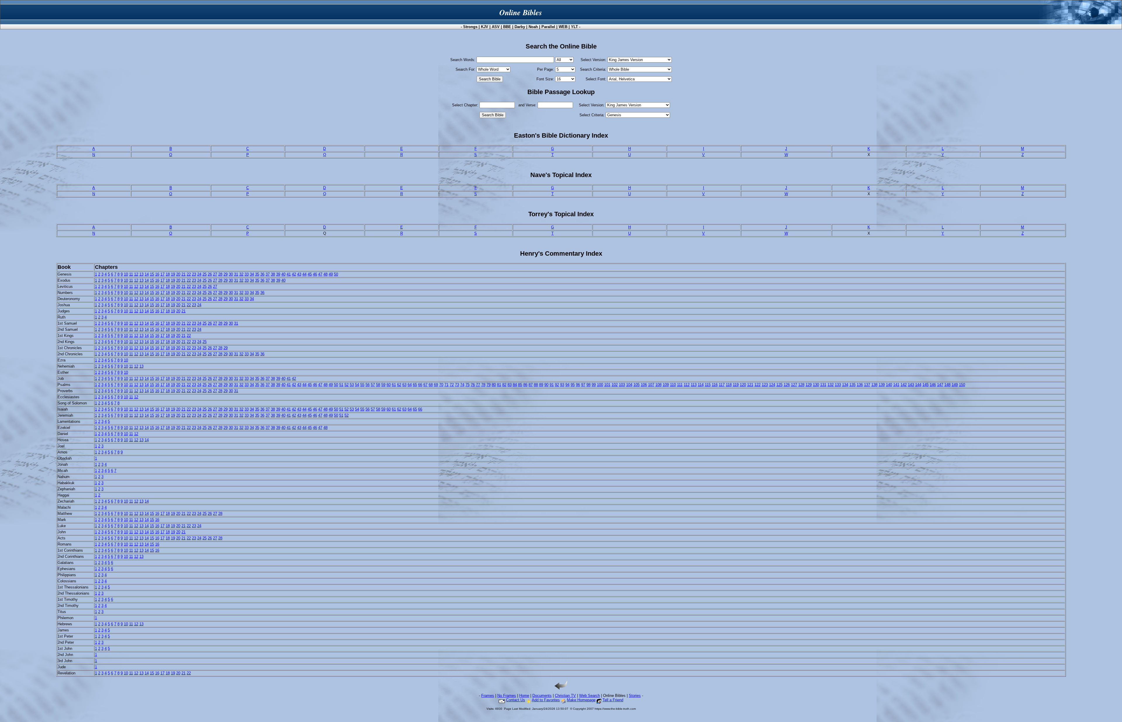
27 (215, 274)
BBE (507, 27)
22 (189, 274)
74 (462, 384)
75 (467, 384)
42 (294, 274)
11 (131, 274)
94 (567, 384)
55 (362, 384)
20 (178, 274)
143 (911, 384)
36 (262, 274)
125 (779, 384)
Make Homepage (581, 700)
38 (273, 274)
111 (680, 384)
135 (852, 384)
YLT (574, 27)
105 (636, 384)
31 (236, 274)
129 (809, 384)
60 (389, 384)
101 (607, 384)
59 (383, 384)
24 (199, 274)
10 (126, 274)
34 (252, 274)
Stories (635, 695)
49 (331, 274)
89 (541, 384)
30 (231, 274)
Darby (520, 27)
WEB (563, 27)
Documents (542, 695)
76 (473, 384)
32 (241, 274)
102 (615, 384)
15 (152, 274)
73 (457, 384)
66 (420, 384)
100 (600, 384)
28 (220, 274)
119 (736, 384)
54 (357, 384)
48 (325, 274)
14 (147, 274)
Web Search (589, 695)
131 (823, 384)
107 (651, 384)
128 (801, 384)
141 (896, 384)
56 (368, 384)
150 (962, 384)
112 (687, 384)
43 (299, 274)
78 (483, 384)
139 (882, 384)
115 (708, 384)
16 (157, 274)
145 (925, 384)
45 (310, 274)
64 (410, 384)
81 (499, 384)
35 (257, 274)
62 (399, 384)
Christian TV (565, 695)
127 (794, 384)
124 (772, 384)
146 (933, 384)
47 (320, 274)
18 (168, 274)
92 (557, 384)
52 (346, 384)
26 (210, 274)
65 (415, 384)
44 (304, 274)
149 (955, 384)
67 (425, 384)
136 (860, 384)
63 (404, 384)
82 (504, 384)
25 (204, 274)
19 (173, 274)
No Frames (506, 695)
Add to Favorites (546, 700)
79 (488, 384)
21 (183, 274)
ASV (496, 27)
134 (845, 384)
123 (765, 384)
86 (525, 384)
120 (743, 384)
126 (787, 384)
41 (289, 274)
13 (141, 274)
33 (247, 274)
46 (315, 274)
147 (940, 384)
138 (874, 384)
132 (830, 384)
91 (552, 384)
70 (441, 384)
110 (673, 384)
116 (715, 384)
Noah (533, 27)
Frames (487, 695)
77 (478, 384)
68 (431, 384)
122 (757, 384)
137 (867, 384)
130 (816, 384)
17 (162, 274)
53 (352, 384)
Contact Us (515, 700)
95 (573, 384)
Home (524, 695)
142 (904, 384)
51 (341, 384)
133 (838, 384)
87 (531, 384)
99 (594, 384)
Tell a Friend (612, 700)
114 (701, 384)
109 (666, 384)
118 (729, 384)
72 (452, 384)
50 (336, 274)
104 (629, 384)
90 (546, 384)
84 (515, 384)
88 (536, 384)
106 (644, 384)
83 (510, 384)
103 (622, 384)
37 (268, 274)
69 (436, 384)
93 (562, 384)
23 (194, 274)
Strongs (470, 27)
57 (373, 384)
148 (947, 384)
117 (722, 384)
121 (750, 384)
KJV (484, 27)
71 (446, 384)
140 (889, 384)
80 (494, 384)
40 (283, 274)
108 (658, 384)
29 (226, 274)
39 (278, 274)
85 (520, 384)
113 (694, 384)
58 (378, 384)
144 (918, 384)
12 (136, 274)
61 (394, 384)
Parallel (548, 27)
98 (588, 384)
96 (578, 384)
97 (583, 384)
